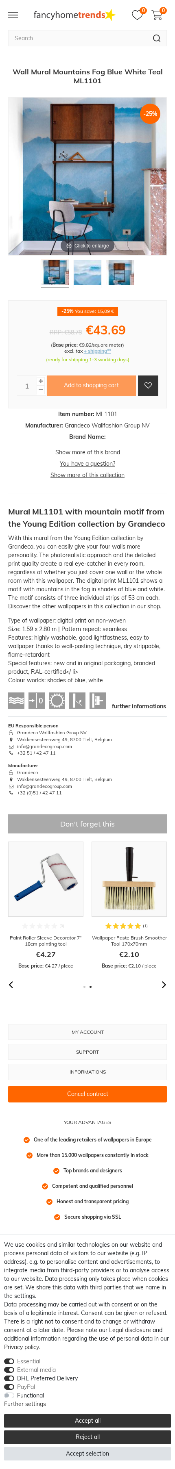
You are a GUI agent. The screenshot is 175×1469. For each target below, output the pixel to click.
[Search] (157, 38)
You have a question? (87, 463)
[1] (55, 276)
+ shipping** (97, 351)
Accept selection (87, 1453)
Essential (28, 1361)
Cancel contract (87, 1094)
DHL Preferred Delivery (47, 1378)
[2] (87, 276)
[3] (120, 276)
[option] (46, 906)
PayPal (26, 1387)
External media (36, 1370)
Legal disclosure (130, 1330)
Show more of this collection (87, 475)
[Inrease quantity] (41, 381)
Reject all (88, 1437)
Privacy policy (21, 1347)
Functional (30, 1395)
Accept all (88, 1420)
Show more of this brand (87, 452)
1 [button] (84, 987)
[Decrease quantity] (41, 390)
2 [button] (91, 987)
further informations (139, 706)
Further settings (25, 1404)
